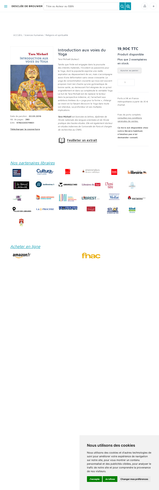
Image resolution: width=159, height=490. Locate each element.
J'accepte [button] (94, 479)
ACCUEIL (17, 35)
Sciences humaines (34, 35)
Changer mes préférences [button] (134, 479)
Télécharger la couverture (25, 129)
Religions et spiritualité (57, 35)
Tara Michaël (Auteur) (68, 59)
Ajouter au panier (129, 70)
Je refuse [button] (110, 479)
